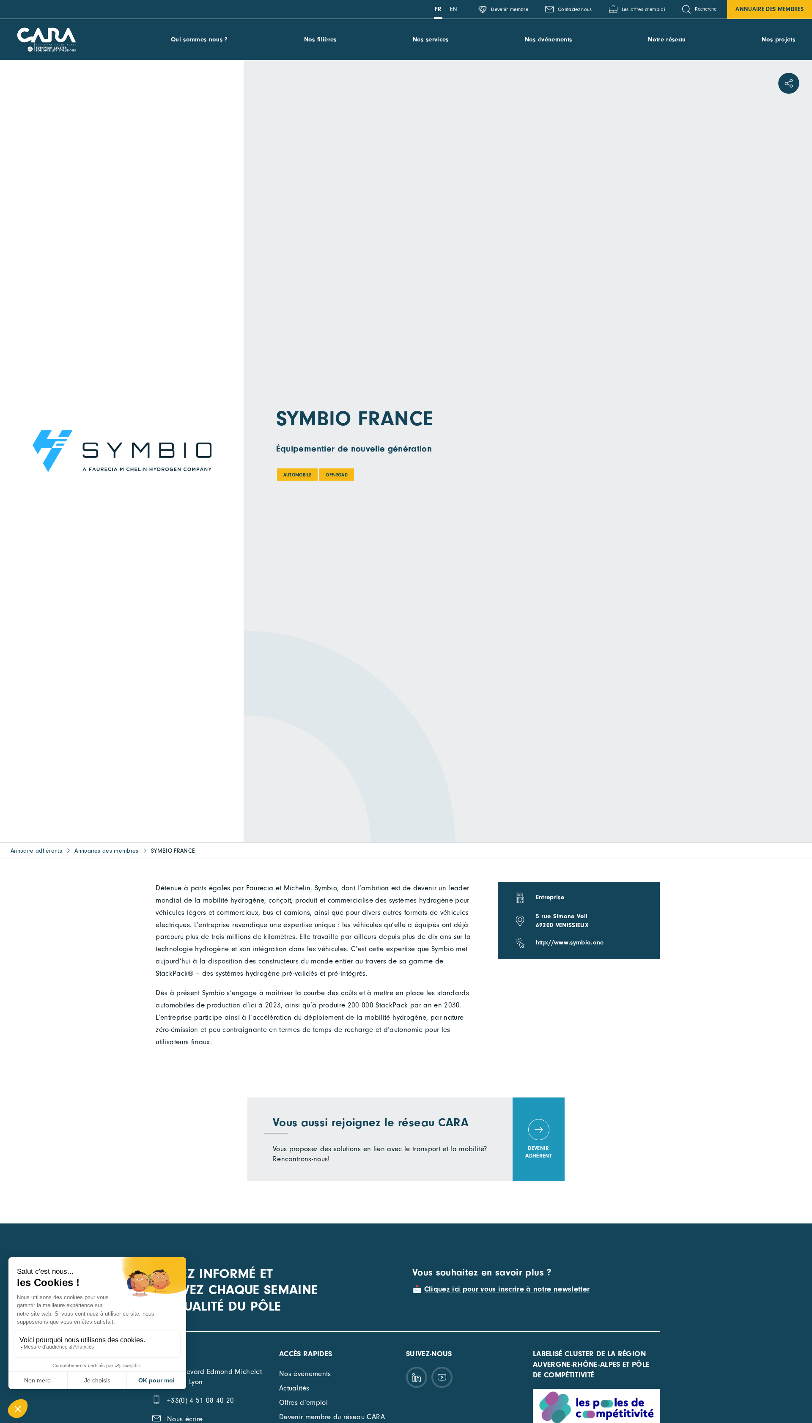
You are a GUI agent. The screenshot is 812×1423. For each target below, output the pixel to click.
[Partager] (788, 83)
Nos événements (548, 39)
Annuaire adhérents (36, 850)
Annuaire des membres (769, 9)
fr (438, 9)
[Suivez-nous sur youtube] (442, 1377)
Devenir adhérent (538, 1152)
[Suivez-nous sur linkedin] (416, 1377)
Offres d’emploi (303, 1402)
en (454, 9)
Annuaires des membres (106, 850)
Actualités (294, 1388)
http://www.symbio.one (570, 942)
